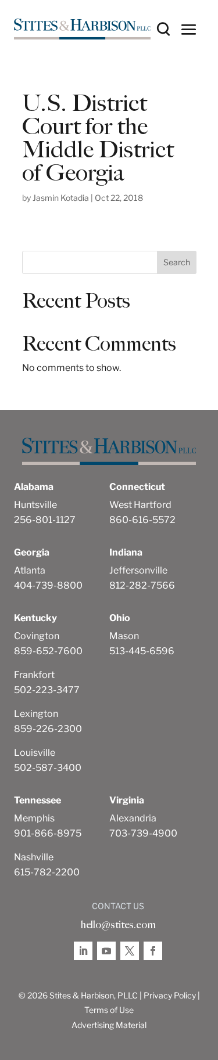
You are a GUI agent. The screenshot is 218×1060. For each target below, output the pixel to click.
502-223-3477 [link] (47, 689)
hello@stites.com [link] (118, 924)
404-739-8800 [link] (48, 585)
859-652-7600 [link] (48, 651)
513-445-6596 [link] (141, 651)
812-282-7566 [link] (142, 585)
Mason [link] (124, 635)
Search (176, 262)
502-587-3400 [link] (47, 767)
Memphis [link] (34, 818)
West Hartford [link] (140, 504)
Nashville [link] (33, 857)
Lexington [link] (36, 713)
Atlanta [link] (29, 570)
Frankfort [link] (34, 674)
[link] (82, 29)
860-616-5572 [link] (142, 519)
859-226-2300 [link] (48, 728)
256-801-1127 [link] (45, 519)
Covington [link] (36, 635)
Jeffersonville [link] (138, 570)
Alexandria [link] (132, 818)
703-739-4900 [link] (143, 833)
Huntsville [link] (35, 504)
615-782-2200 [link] (47, 872)
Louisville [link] (34, 752)
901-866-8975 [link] (47, 833)
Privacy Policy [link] (170, 995)
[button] (189, 29)
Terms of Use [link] (109, 1010)
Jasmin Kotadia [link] (61, 198)
